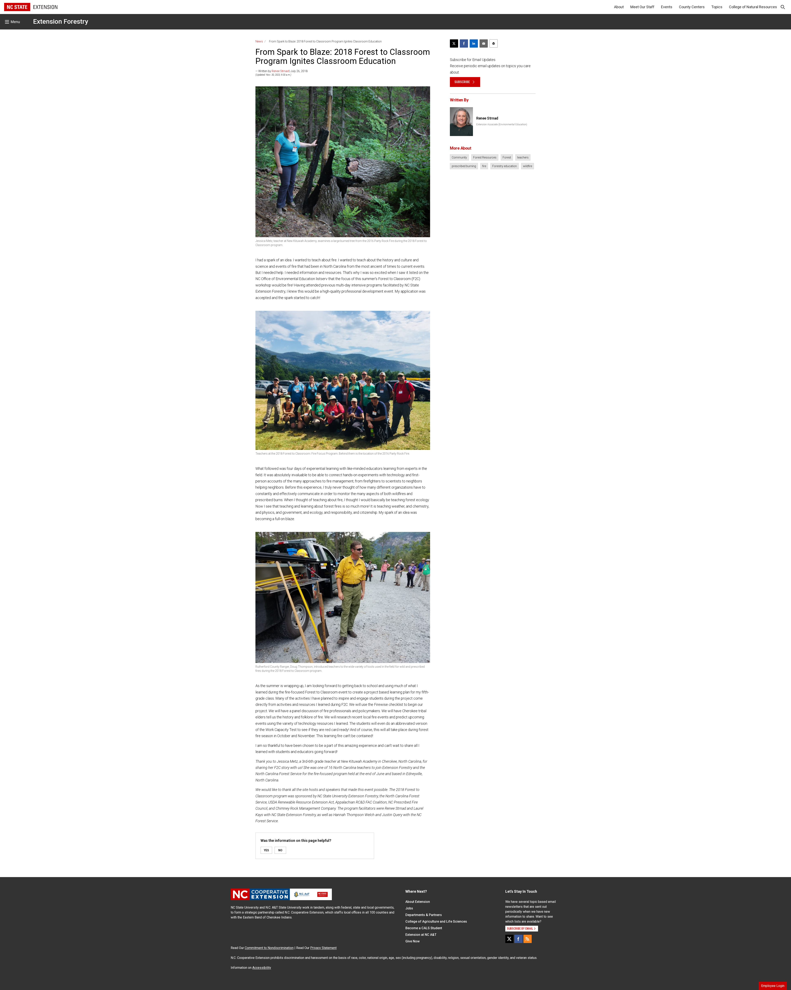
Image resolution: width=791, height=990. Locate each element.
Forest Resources (484, 157)
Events (666, 7)
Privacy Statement (323, 948)
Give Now (412, 941)
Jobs (409, 908)
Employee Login (772, 986)
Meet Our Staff (642, 7)
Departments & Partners (423, 915)
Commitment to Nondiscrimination (269, 948)
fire (484, 166)
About (619, 7)
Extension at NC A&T (420, 935)
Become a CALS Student (423, 928)
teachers (523, 157)
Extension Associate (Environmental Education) (501, 124)
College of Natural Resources (753, 7)
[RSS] (527, 939)
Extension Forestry (60, 21)
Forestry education (504, 166)
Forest (507, 157)
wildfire (527, 166)
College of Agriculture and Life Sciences (436, 921)
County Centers (692, 7)
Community (459, 157)
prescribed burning (464, 166)
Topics (716, 7)
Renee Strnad (280, 71)
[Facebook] (518, 939)
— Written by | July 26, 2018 (281, 71)
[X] (509, 939)
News (259, 41)
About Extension (417, 902)
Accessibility (261, 968)
